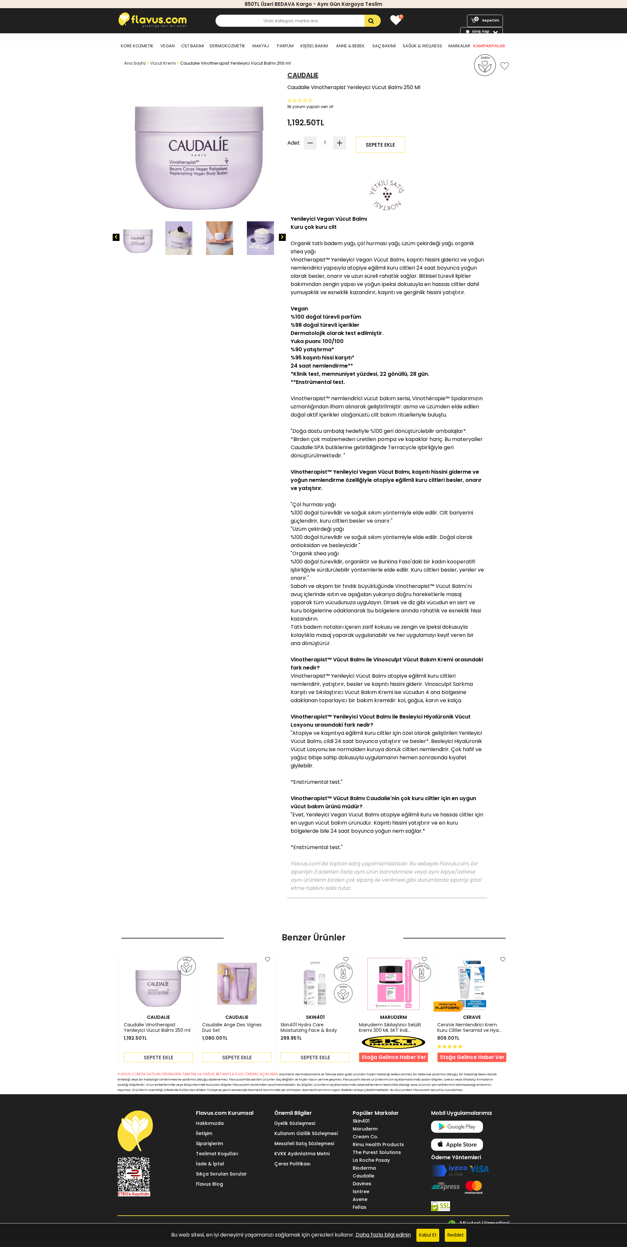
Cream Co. (365, 1136)
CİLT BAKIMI (192, 46)
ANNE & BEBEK (350, 46)
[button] (300, 100)
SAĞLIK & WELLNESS (422, 46)
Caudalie (363, 1176)
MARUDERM (393, 1017)
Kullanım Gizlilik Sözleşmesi (306, 1133)
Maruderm (365, 1129)
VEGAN (167, 46)
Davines (362, 1183)
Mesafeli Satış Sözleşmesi (304, 1143)
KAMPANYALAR (489, 46)
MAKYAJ (260, 46)
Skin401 (361, 1121)
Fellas (359, 1207)
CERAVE (472, 1017)
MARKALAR (459, 46)
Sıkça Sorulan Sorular (221, 1174)
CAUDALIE (302, 75)
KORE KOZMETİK (137, 46)
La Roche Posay (371, 1160)
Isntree (361, 1191)
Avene (360, 1199)
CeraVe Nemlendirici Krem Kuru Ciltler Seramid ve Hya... (469, 1027)
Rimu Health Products (378, 1144)
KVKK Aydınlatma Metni (302, 1153)
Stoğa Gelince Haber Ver (394, 1057)
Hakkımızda (210, 1123)
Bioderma (364, 1168)
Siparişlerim (209, 1143)
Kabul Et (428, 1235)
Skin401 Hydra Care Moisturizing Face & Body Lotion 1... (309, 1027)
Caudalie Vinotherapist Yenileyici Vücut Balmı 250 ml (157, 1027)
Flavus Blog (209, 1184)
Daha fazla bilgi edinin (383, 1235)
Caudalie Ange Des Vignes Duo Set (232, 1027)
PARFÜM (285, 46)
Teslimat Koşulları (217, 1153)
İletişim (204, 1133)
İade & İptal (210, 1163)
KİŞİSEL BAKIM (314, 46)
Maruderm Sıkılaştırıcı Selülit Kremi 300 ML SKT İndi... (390, 1027)
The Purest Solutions (377, 1152)
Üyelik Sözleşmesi (294, 1123)
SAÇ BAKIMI (384, 46)
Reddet (455, 1235)
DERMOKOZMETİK (227, 46)
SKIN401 (315, 1017)
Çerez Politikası (292, 1163)
